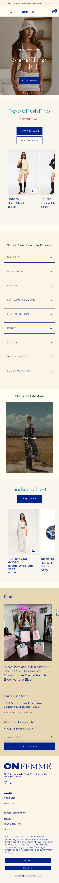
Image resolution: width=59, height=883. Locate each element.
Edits (7, 818)
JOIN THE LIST (29, 746)
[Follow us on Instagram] (5, 782)
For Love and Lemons (17, 560)
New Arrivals (29, 130)
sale (6, 829)
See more (29, 499)
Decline (28, 868)
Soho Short (16, 202)
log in (8, 792)
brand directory (15, 813)
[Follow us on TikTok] (11, 782)
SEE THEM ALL (29, 119)
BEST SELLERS (29, 140)
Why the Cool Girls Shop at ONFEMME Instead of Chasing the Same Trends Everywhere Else (27, 673)
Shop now (29, 80)
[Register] (51, 737)
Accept (28, 860)
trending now (13, 823)
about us (9, 803)
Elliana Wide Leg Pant (20, 567)
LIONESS (13, 199)
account (9, 798)
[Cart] (53, 12)
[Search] (11, 12)
